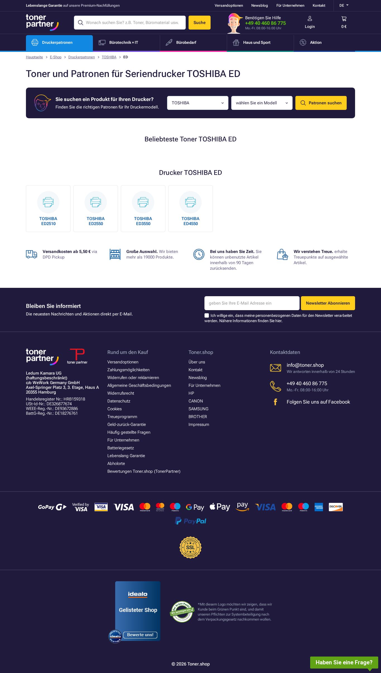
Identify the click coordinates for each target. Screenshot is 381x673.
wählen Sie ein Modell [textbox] (256, 102)
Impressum (199, 424)
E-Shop (55, 57)
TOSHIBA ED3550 (143, 221)
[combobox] (197, 103)
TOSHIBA (109, 57)
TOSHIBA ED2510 (48, 221)
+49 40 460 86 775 (265, 23)
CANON (196, 401)
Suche (200, 22)
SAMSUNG (198, 408)
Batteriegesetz (120, 447)
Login (310, 26)
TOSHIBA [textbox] (180, 102)
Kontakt (319, 5)
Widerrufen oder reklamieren (133, 377)
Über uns (197, 362)
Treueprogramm (122, 416)
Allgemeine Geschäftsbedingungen (139, 385)
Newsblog (259, 5)
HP (191, 393)
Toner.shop (201, 352)
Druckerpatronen (81, 57)
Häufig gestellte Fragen (128, 432)
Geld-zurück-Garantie (126, 424)
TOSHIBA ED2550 (96, 221)
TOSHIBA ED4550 (190, 221)
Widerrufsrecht (120, 393)
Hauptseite (34, 57)
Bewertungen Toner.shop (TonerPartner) (143, 471)
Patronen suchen (325, 102)
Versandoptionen (229, 5)
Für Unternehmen (290, 5)
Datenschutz (118, 401)
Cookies (114, 408)
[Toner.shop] (42, 22)
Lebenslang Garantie (126, 455)
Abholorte (116, 463)
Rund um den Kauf (127, 352)
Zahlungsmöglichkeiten (128, 369)
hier (278, 321)
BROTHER (198, 416)
